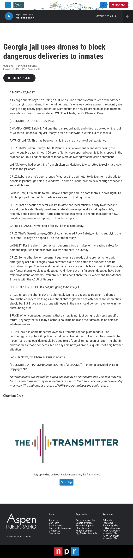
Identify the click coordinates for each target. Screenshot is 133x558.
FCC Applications (111, 528)
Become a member (86, 520)
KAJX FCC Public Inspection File (111, 532)
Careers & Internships (60, 528)
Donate (120, 5)
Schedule (107, 520)
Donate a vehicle (84, 523)
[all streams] (128, 16)
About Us (53, 520)
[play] (9, 16)
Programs (108, 523)
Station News (56, 525)
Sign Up (66, 482)
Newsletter (54, 533)
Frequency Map (110, 525)
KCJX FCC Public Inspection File (111, 537)
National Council (84, 531)
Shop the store (83, 528)
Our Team (54, 523)
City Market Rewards (86, 533)
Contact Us (54, 531)
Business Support (85, 525)
